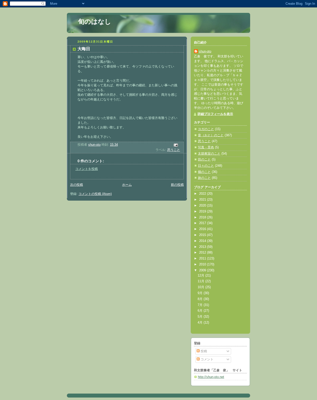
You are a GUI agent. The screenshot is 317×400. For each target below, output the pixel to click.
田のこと (204, 159)
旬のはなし (94, 21)
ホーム (127, 185)
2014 (203, 241)
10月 (201, 287)
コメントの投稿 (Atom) (95, 194)
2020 (203, 205)
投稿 (203, 351)
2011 (203, 258)
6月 (201, 310)
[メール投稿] (175, 145)
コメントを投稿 (86, 169)
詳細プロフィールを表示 (215, 114)
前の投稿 (177, 185)
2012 (203, 252)
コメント (206, 359)
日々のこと (206, 165)
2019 (203, 211)
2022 (203, 193)
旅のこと (204, 178)
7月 (201, 305)
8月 (201, 299)
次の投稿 (76, 185)
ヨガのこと (206, 129)
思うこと (173, 150)
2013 (203, 247)
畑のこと (204, 172)
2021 (203, 199)
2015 (203, 235)
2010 (203, 264)
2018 (203, 217)
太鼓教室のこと (209, 153)
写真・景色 (206, 147)
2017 (203, 223)
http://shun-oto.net (211, 377)
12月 (201, 275)
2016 (203, 229)
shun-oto (205, 51)
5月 (201, 316)
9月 (201, 293)
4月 (201, 322)
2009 (203, 270)
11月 (201, 281)
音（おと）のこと (211, 135)
